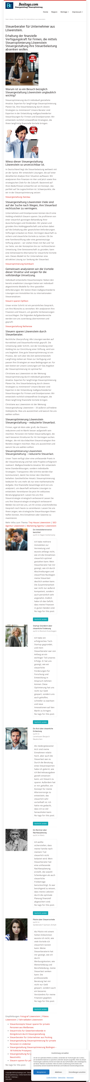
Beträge (64, 12)
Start (6, 19)
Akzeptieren (41, 1072)
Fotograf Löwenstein (30, 1016)
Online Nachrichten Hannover (28, 1075)
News (11, 19)
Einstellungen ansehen (77, 1072)
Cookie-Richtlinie (51, 1077)
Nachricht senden (40, 619)
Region (54, 12)
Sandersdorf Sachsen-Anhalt (44, 925)
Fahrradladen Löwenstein (31, 1019)
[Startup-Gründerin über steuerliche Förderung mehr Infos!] (16, 636)
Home (45, 12)
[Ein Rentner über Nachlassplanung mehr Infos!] (16, 840)
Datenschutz (62, 1077)
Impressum (70, 1077)
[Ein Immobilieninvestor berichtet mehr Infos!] (16, 540)
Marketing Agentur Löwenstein (41, 525)
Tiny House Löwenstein (39, 522)
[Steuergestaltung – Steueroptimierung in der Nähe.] (25, 5)
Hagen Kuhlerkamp (47, 535)
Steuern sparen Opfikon (16, 301)
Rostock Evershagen (48, 631)
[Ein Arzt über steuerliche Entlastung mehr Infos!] (16, 738)
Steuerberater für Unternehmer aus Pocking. (31, 1037)
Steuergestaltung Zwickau (17, 197)
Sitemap (14, 1077)
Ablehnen (58, 1072)
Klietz (42, 835)
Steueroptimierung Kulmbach (19, 263)
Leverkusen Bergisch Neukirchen (41, 738)
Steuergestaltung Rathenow (18, 326)
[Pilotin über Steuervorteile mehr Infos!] (16, 929)
